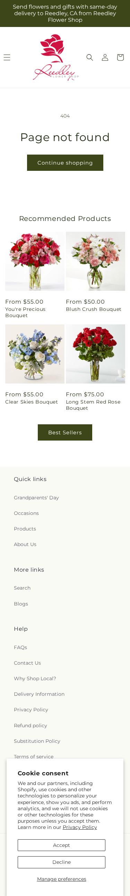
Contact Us (27, 663)
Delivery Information (39, 694)
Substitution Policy (37, 741)
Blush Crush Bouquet (94, 309)
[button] (89, 57)
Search (22, 588)
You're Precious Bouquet (25, 312)
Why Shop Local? (35, 678)
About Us (25, 544)
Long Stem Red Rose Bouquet (93, 405)
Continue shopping (65, 162)
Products (25, 529)
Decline (61, 862)
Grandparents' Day (36, 498)
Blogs (21, 604)
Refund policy (30, 725)
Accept (61, 845)
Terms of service (33, 757)
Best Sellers (65, 432)
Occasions (26, 513)
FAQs (20, 647)
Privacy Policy (80, 827)
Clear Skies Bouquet (31, 402)
